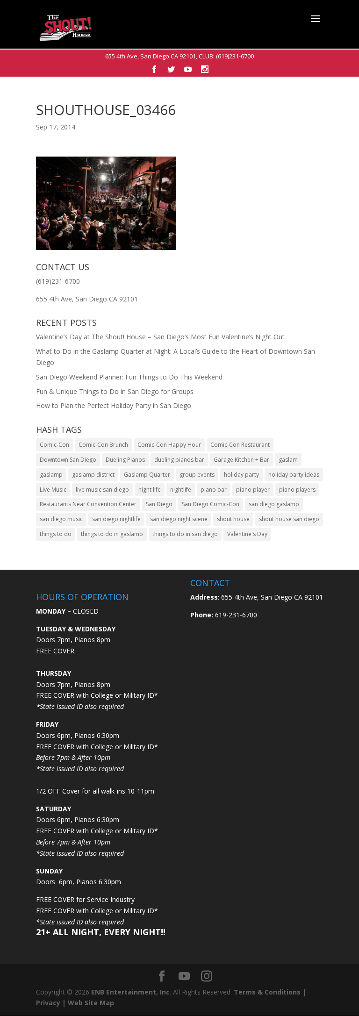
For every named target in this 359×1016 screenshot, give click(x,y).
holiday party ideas (293, 475)
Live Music (53, 490)
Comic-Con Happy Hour (169, 445)
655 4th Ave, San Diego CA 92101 (150, 56)
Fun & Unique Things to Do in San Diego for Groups (115, 391)
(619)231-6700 (235, 56)
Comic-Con (54, 445)
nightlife (180, 490)
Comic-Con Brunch (103, 445)
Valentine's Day (247, 534)
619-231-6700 (235, 614)
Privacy (48, 1002)
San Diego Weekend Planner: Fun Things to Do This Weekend (129, 376)
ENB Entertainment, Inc (130, 991)
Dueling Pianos (125, 460)
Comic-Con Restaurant (240, 445)
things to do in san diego (185, 534)
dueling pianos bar (179, 460)
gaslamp (51, 475)
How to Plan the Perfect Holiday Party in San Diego (113, 405)
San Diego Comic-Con (210, 504)
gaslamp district (93, 475)
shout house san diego (289, 519)
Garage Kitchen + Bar (241, 460)
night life (149, 490)
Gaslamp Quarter (147, 475)
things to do (56, 534)
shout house (233, 519)
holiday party (241, 475)
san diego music (61, 519)
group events (197, 475)
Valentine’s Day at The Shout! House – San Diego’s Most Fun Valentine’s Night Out (160, 336)
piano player (253, 490)
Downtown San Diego (68, 460)
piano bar (214, 490)
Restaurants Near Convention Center (88, 504)
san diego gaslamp (274, 504)
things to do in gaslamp (112, 534)
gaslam (288, 460)
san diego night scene (179, 519)
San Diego (159, 504)
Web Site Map (91, 1002)
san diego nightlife (116, 519)
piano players (297, 490)
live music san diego (102, 490)
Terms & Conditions (267, 991)
